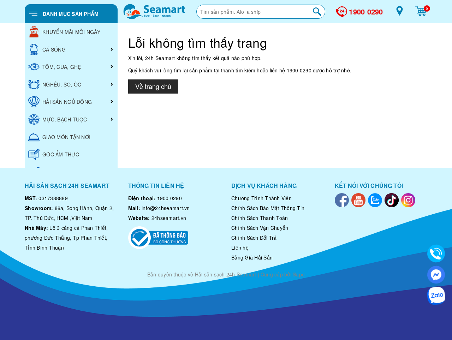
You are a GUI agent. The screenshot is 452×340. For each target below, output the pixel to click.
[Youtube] (358, 199)
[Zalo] (375, 199)
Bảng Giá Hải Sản (252, 257)
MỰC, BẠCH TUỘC (64, 119)
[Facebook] (342, 199)
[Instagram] (408, 199)
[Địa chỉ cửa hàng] (399, 13)
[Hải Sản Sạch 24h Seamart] (154, 11)
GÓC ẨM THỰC (60, 154)
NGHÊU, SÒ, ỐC (61, 84)
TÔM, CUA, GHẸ (61, 66)
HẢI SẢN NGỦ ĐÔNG (67, 101)
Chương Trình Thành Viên (261, 198)
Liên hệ (240, 247)
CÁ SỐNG (54, 49)
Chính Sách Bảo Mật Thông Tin (267, 207)
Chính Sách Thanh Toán (259, 217)
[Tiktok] (392, 199)
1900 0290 (366, 11)
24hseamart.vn (168, 217)
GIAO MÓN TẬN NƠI (66, 137)
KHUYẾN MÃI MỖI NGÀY (71, 31)
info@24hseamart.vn (166, 207)
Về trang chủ (153, 86)
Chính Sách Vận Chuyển (259, 227)
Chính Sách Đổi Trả (254, 237)
